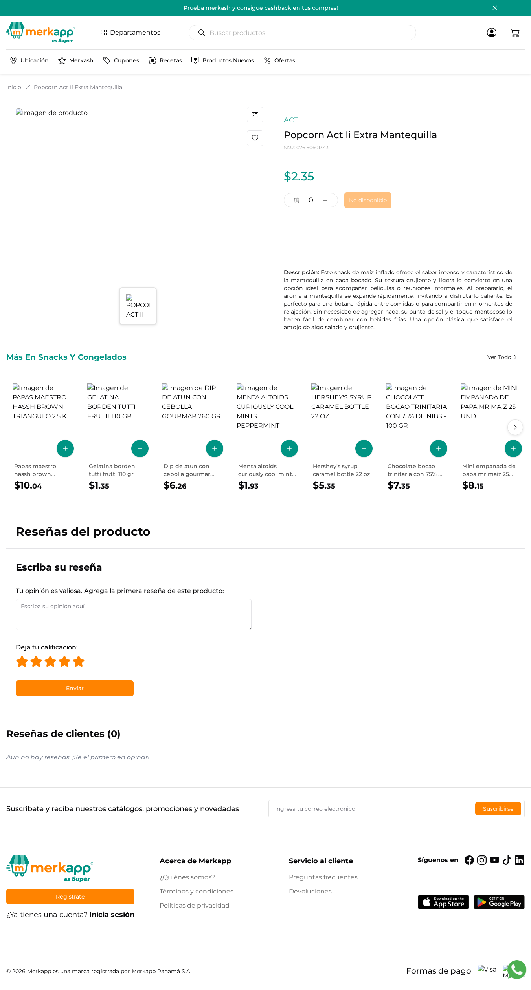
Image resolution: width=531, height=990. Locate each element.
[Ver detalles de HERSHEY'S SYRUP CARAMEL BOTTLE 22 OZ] (342, 437)
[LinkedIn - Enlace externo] (519, 860)
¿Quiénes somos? (187, 877)
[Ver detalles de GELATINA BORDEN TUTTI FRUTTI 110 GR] (118, 437)
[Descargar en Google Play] (499, 902)
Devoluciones (310, 891)
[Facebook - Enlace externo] (469, 860)
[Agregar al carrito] (65, 448)
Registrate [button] (70, 896)
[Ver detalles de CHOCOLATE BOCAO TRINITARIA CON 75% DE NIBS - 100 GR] (416, 437)
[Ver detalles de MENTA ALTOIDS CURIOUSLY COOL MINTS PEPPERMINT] (267, 437)
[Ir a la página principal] (40, 32)
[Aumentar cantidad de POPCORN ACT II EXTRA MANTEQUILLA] (325, 200)
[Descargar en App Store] (443, 902)
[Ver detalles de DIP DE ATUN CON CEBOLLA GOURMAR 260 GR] (192, 437)
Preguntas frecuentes (323, 877)
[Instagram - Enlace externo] (482, 860)
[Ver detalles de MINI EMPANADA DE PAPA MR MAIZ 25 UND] (491, 437)
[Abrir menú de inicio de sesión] (491, 32)
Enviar (75, 688)
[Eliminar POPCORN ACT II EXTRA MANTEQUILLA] (297, 200)
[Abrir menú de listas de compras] (255, 114)
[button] (515, 32)
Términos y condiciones (196, 891)
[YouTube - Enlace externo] (494, 860)
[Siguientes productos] (515, 427)
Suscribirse (498, 808)
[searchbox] (305, 32)
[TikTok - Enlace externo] (507, 860)
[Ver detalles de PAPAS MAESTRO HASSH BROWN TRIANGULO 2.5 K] (43, 437)
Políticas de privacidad (195, 905)
